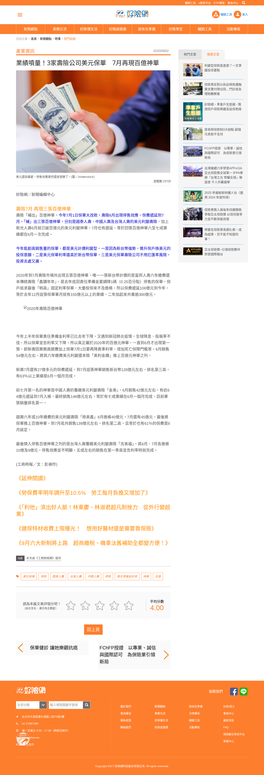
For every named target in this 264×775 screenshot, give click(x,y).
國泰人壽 (58, 576)
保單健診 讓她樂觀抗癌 (54, 647)
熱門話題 (70, 38)
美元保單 (29, 576)
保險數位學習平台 (234, 734)
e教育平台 (204, 2)
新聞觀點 (46, 38)
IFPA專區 (219, 2)
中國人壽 (93, 576)
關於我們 (125, 706)
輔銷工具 (190, 2)
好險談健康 (161, 727)
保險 (43, 576)
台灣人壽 (76, 576)
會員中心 (232, 2)
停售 (108, 576)
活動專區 (194, 727)
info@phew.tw (30, 737)
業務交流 (160, 713)
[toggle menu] (20, 15)
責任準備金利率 (127, 576)
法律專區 (194, 713)
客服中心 (228, 741)
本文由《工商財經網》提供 (43, 558)
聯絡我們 (125, 727)
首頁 (34, 38)
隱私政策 (125, 720)
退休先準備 (196, 706)
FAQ (226, 727)
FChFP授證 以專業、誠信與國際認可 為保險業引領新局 (128, 654)
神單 (146, 576)
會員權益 (125, 713)
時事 (58, 38)
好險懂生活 (161, 720)
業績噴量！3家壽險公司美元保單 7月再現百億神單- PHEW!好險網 (132, 14)
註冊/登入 (229, 706)
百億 (158, 576)
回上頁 (93, 629)
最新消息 (228, 720)
